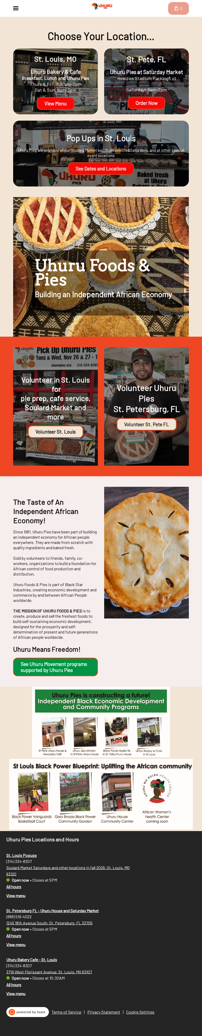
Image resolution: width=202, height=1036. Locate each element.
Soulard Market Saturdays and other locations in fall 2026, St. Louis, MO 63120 (68, 870)
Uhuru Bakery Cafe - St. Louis (31, 959)
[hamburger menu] (15, 8)
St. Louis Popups (21, 855)
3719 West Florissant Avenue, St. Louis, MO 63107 (49, 971)
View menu (16, 895)
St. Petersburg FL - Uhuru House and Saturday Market (52, 910)
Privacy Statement (103, 1011)
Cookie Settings (140, 1011)
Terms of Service (66, 1011)
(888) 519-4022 (19, 916)
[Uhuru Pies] (102, 6)
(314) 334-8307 (19, 860)
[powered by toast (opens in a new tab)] (28, 1012)
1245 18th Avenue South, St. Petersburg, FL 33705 (49, 922)
